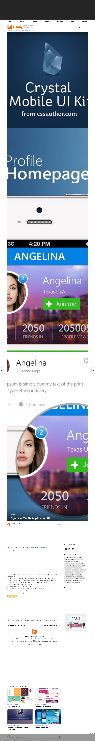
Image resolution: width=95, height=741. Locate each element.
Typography (77, 580)
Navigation (11, 620)
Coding (47, 21)
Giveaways (76, 569)
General (68, 569)
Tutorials (69, 580)
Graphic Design (31, 619)
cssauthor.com (42, 547)
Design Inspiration (70, 563)
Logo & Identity (70, 574)
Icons (83, 569)
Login (45, 619)
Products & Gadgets (80, 578)
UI (42, 620)
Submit (22, 21)
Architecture (69, 557)
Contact (84, 21)
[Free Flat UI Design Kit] (48, 695)
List (42, 619)
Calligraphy (69, 561)
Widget (53, 620)
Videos (68, 582)
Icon (38, 619)
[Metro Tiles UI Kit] (48, 716)
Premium (79, 576)
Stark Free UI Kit (13, 706)
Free (24, 619)
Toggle (39, 620)
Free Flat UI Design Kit (43, 706)
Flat (20, 619)
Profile (18, 620)
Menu (50, 619)
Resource (27, 620)
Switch (33, 620)
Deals (72, 21)
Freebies (34, 21)
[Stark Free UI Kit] (20, 695)
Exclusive (68, 565)
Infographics (69, 572)
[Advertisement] (47, 10)
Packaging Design (70, 576)
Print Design (69, 578)
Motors (78, 574)
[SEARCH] (74, 27)
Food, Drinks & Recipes (79, 565)
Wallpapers (76, 582)
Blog (81, 559)
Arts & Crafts (78, 557)
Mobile (55, 619)
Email (16, 619)
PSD (22, 620)
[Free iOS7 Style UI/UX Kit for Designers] (20, 716)
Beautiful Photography (71, 559)
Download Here (12, 596)
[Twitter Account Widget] (1, 370)
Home (9, 21)
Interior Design (78, 572)
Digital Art (60, 21)
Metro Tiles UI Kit (41, 727)
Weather (47, 620)
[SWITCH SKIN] (76, 27)
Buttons (10, 619)
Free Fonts (78, 567)
